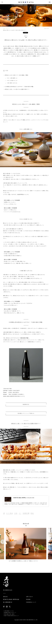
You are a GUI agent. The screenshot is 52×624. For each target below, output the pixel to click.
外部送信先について (31, 602)
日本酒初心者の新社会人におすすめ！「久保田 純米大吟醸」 (19, 86)
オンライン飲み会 (9, 513)
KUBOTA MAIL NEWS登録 (11, 599)
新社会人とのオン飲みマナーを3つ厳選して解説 (16, 75)
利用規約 (28, 599)
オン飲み (15, 513)
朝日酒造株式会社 (7, 590)
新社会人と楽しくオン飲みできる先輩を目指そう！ (17, 89)
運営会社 (5, 596)
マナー (20, 513)
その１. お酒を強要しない (12, 78)
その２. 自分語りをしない (12, 80)
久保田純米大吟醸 (26, 513)
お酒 (4, 513)
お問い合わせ (29, 596)
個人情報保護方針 (7, 602)
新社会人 (32, 513)
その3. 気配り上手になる (12, 83)
